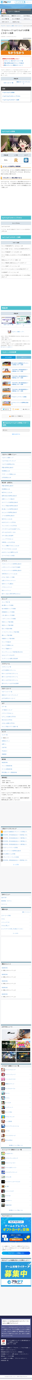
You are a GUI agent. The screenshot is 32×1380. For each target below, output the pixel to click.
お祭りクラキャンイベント (9, 580)
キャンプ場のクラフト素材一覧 (10, 726)
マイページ (4, 904)
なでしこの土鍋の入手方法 (9, 716)
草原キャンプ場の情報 (7, 622)
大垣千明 (4, 747)
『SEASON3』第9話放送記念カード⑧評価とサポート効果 (16, 860)
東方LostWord (8, 1140)
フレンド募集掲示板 (7, 765)
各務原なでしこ (6, 741)
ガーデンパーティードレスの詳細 (10, 857)
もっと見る (16, 864)
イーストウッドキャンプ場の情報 (10, 632)
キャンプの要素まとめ (7, 645)
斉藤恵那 (4, 754)
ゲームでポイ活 (19, 2)
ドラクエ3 (7, 1195)
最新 (23, 912)
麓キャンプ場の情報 (7, 635)
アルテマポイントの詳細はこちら (16, 1253)
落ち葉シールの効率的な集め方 (10, 509)
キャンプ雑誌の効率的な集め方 (10, 505)
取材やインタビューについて (8, 1349)
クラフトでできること (7, 713)
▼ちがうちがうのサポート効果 (10, 99)
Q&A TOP (3, 897)
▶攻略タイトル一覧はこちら (16, 1145)
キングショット (9, 1107)
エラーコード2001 (6, 915)
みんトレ (7, 1093)
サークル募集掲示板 (7, 769)
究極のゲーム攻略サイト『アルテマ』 (10, 1347)
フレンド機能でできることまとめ (10, 545)
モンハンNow (8, 1112)
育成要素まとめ (6, 471)
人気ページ (23, 357)
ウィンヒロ (8, 1102)
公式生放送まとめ (6, 477)
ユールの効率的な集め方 (8, 515)
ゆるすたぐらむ (16, 21)
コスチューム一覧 (8, 61)
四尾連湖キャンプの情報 (8, 612)
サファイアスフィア (10, 1069)
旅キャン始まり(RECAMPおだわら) (11, 593)
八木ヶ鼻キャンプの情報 (8, 615)
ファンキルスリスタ (10, 1079)
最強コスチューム (5, 15)
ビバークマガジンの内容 (8, 555)
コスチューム (27, 18)
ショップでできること (7, 539)
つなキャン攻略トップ (7, 457)
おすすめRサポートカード (8, 698)
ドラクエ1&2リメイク (10, 1167)
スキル (3, 919)
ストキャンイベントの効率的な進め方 (11, 570)
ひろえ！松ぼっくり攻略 (8, 577)
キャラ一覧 (5, 734)
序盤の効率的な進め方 (9, 63)
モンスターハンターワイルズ (12, 1181)
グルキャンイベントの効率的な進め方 (11, 564)
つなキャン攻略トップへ (17, 331)
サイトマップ (23, 1354)
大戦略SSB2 (8, 1205)
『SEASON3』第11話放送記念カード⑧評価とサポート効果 (16, 841)
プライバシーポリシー (20, 1358)
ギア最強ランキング (7, 710)
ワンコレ (7, 1130)
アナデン (7, 1098)
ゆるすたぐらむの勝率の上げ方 (10, 552)
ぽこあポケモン (9, 1153)
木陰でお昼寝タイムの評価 (8, 854)
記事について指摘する (17, 416)
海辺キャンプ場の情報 (7, 625)
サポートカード (5, 21)
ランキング (28, 912)
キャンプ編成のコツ (7, 648)
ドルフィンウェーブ (10, 1074)
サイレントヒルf (9, 1191)
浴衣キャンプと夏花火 (7, 583)
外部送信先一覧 (4, 1360)
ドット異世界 (8, 1121)
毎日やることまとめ (7, 492)
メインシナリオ (5, 922)
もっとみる (15, 933)
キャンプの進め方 (16, 18)
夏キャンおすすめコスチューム (10, 676)
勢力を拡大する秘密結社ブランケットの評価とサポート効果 (16, 831)
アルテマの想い (25, 1347)
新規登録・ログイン (6, 901)
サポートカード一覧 (18, 61)
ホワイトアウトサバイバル (12, 1126)
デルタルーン (8, 1200)
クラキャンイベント (7, 587)
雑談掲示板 (5, 762)
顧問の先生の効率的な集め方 (9, 495)
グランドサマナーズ (10, 1135)
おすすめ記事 (8, 357)
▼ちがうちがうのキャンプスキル (11, 96)
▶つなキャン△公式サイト (7, 347)
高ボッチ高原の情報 (7, 628)
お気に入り (27, 409)
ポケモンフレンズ (9, 1116)
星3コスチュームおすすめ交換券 (10, 683)
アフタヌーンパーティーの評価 (9, 847)
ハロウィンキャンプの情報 (9, 618)
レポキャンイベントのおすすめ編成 (11, 567)
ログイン (28, 2)
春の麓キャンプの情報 (7, 605)
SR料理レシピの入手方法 (8, 542)
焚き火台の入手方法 (7, 720)
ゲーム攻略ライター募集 (7, 1358)
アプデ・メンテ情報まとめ (9, 474)
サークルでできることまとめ (9, 549)
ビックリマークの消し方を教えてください (12, 929)
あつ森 (7, 1186)
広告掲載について (5, 1354)
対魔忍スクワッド (9, 1083)
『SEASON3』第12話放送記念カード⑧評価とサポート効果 (16, 838)
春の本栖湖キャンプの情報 (9, 608)
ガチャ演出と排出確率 (7, 535)
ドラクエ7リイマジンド (11, 1172)
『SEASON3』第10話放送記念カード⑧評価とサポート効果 (16, 844)
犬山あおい (5, 751)
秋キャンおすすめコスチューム (10, 673)
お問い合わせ (15, 1354)
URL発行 (17, 409)
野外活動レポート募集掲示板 (9, 772)
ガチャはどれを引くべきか (9, 532)
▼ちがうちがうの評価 (8, 92)
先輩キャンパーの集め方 (8, 499)
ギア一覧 (4, 706)
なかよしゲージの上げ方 (8, 655)
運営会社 (3, 1356)
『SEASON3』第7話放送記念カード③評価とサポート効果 (16, 835)
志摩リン (4, 744)
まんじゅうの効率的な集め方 (9, 512)
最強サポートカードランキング (23, 324)
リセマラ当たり (26, 15)
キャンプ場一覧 (5, 18)
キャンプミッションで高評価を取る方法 (12, 652)
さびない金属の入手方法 (8, 723)
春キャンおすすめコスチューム (10, 680)
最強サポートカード (16, 15)
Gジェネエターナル (10, 1088)
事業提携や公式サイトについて (8, 1352)
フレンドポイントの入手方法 (9, 525)
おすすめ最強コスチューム (9, 670)
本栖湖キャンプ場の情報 (8, 638)
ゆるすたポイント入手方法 (9, 522)
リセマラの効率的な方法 (8, 464)
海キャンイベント (6, 590)
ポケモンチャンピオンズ (11, 1158)
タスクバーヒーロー (10, 1162)
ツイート (7, 409)
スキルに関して (5, 925)
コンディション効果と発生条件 (10, 658)
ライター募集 (10, 1356)
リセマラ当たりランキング (9, 460)
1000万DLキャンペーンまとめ (9, 573)
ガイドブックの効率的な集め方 (10, 502)
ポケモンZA (8, 1177)
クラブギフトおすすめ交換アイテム (11, 529)
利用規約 (20, 1352)
